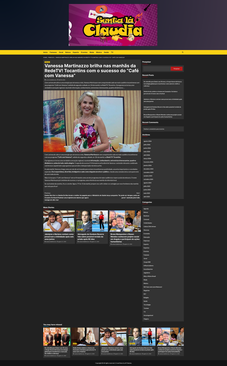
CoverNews (119, 363)
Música (99, 52)
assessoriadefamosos (51, 80)
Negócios (147, 290)
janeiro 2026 (147, 165)
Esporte (76, 52)
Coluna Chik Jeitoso (150, 226)
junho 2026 (147, 148)
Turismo (146, 308)
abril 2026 (147, 155)
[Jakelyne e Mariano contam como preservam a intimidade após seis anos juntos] (59, 221)
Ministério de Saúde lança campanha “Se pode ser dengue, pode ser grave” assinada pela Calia (116, 195)
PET (145, 294)
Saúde (106, 52)
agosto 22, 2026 (62, 241)
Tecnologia (147, 304)
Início (45, 52)
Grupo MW (147, 262)
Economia (147, 233)
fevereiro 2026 (148, 162)
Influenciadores (148, 265)
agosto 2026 (147, 141)
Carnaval (146, 219)
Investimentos (148, 269)
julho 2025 (147, 186)
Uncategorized (148, 315)
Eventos (84, 52)
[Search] (183, 52)
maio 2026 (147, 151)
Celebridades (148, 223)
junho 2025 (147, 189)
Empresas (147, 240)
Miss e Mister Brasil (150, 276)
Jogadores (147, 272)
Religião (146, 297)
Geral (61, 52)
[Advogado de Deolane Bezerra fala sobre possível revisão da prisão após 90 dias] (92, 221)
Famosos (53, 52)
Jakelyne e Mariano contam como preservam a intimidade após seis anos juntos (59, 236)
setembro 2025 (148, 179)
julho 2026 (147, 144)
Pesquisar (146, 62)
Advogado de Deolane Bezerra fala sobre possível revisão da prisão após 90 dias (91, 236)
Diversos (146, 230)
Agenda (146, 208)
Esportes (146, 248)
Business (146, 216)
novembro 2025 (148, 172)
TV (112, 52)
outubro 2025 (148, 176)
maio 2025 (147, 193)
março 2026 (147, 158)
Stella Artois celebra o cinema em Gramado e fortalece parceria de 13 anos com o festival (160, 92)
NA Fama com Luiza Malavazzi (153, 287)
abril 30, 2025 (62, 80)
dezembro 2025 (148, 169)
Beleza (68, 52)
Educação (147, 237)
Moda (92, 52)
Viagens (146, 319)
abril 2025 (147, 196)
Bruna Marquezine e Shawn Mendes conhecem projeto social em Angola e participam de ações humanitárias (162, 116)
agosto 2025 (147, 183)
